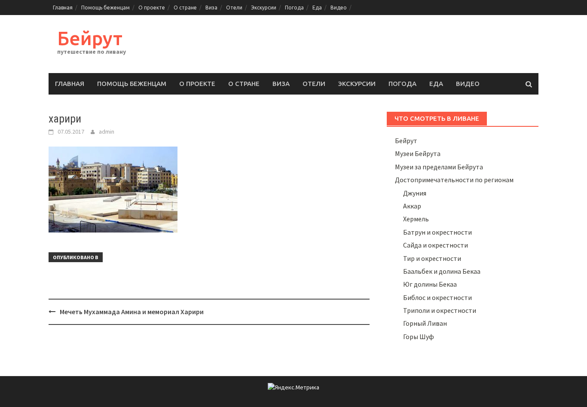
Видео (338, 7)
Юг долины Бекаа (430, 284)
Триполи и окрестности (439, 310)
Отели (234, 7)
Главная (63, 7)
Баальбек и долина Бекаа (441, 271)
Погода (294, 7)
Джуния (414, 193)
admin (106, 131)
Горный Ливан (425, 323)
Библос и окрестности (437, 297)
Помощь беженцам (105, 7)
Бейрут (89, 38)
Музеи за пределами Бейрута (439, 166)
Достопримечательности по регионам (454, 179)
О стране (185, 7)
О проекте (151, 7)
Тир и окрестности (432, 258)
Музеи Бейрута (417, 153)
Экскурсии (263, 7)
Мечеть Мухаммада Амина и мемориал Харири (132, 311)
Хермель (416, 218)
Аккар (412, 206)
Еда (317, 7)
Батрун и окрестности (437, 232)
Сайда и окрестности (435, 245)
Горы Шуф (418, 336)
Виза (211, 7)
